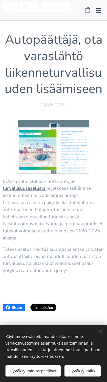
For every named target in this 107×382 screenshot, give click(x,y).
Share (17, 307)
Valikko (98, 10)
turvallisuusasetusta (24, 188)
